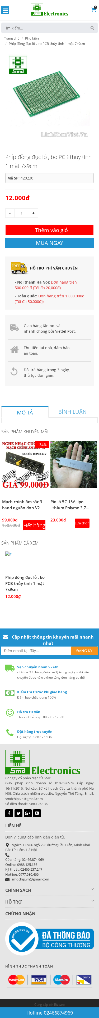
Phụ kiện (32, 38)
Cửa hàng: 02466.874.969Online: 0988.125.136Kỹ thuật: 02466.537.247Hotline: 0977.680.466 (24, 867)
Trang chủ (12, 38)
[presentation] (25, 412)
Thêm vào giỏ (51, 230)
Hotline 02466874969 (49, 1013)
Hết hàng (34, 525)
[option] (47, 95)
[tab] (25, 412)
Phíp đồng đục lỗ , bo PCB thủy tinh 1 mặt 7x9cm (25, 583)
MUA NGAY (49, 242)
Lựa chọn (82, 523)
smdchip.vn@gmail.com (30, 879)
